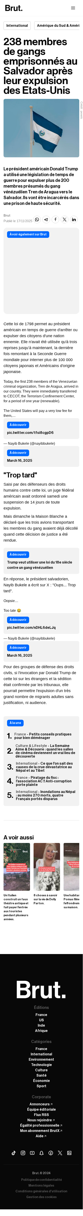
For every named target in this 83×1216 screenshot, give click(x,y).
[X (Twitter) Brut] (60, 1153)
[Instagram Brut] (23, 1153)
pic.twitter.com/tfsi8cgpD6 (30, 433)
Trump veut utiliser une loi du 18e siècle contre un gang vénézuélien (39, 565)
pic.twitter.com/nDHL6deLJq (31, 627)
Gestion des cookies (41, 1197)
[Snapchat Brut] (41, 1153)
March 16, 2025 (19, 460)
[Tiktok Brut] (13, 1153)
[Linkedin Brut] (69, 1153)
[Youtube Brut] (32, 1153)
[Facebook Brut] (50, 1153)
